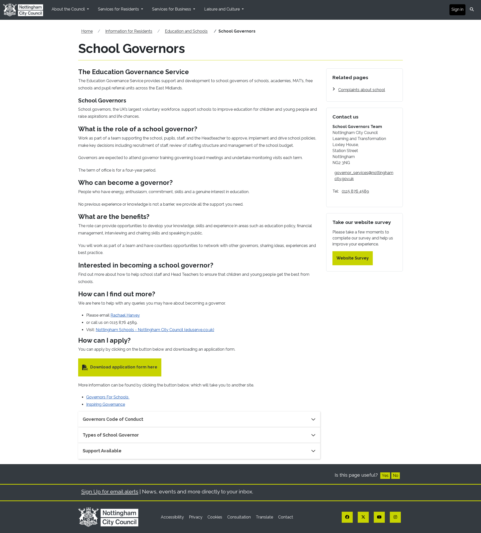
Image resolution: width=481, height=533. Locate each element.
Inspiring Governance (105, 404)
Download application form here (123, 367)
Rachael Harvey (125, 315)
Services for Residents (119, 9)
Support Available (102, 450)
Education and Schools (186, 31)
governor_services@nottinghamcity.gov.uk (363, 175)
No (395, 475)
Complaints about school (361, 89)
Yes (385, 475)
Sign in (457, 9)
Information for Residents (128, 31)
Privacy (196, 517)
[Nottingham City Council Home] (108, 516)
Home (87, 31)
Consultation (239, 517)
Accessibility (173, 517)
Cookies (215, 517)
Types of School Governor (111, 435)
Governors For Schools (108, 397)
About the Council (69, 9)
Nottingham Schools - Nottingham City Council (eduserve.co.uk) (155, 329)
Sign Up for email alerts (109, 491)
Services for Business (172, 9)
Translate (265, 517)
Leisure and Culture (222, 9)
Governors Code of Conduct (113, 419)
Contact (285, 517)
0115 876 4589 (355, 191)
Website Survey (352, 258)
